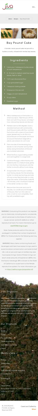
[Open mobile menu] (34, 7)
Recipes (16, 19)
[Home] (8, 10)
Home (10, 19)
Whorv (34, 409)
